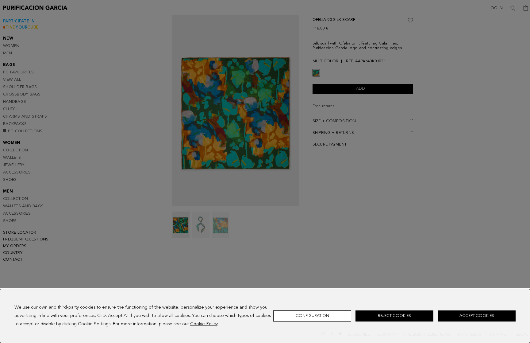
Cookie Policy (203, 324)
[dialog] (265, 316)
